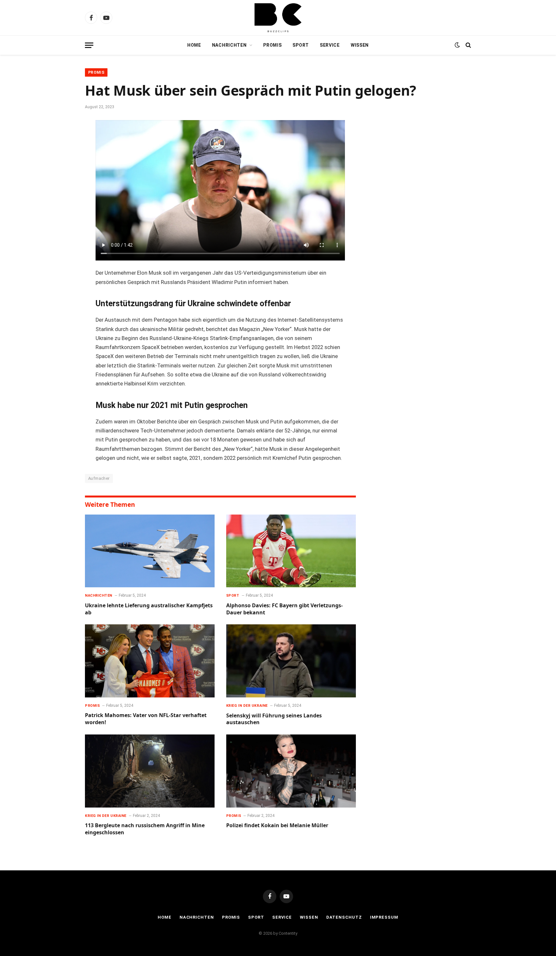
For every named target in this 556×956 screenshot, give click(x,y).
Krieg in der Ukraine (247, 706)
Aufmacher (99, 478)
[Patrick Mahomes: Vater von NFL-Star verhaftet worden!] (150, 660)
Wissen (360, 45)
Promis (272, 45)
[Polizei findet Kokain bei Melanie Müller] (291, 771)
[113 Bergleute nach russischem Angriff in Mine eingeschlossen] (150, 771)
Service (330, 45)
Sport (300, 45)
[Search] (467, 45)
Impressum (384, 917)
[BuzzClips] (278, 17)
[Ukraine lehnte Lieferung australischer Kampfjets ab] (150, 551)
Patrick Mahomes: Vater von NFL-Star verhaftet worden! (146, 719)
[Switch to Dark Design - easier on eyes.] (457, 45)
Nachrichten (229, 45)
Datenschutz (344, 917)
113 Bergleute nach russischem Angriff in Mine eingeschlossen (145, 829)
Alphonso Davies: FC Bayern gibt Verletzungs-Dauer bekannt (284, 609)
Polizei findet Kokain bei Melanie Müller (277, 825)
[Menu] (89, 45)
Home (194, 45)
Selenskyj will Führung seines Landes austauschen (274, 719)
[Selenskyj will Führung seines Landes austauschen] (291, 660)
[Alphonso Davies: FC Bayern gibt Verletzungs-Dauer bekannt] (291, 551)
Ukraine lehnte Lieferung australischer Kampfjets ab (149, 609)
